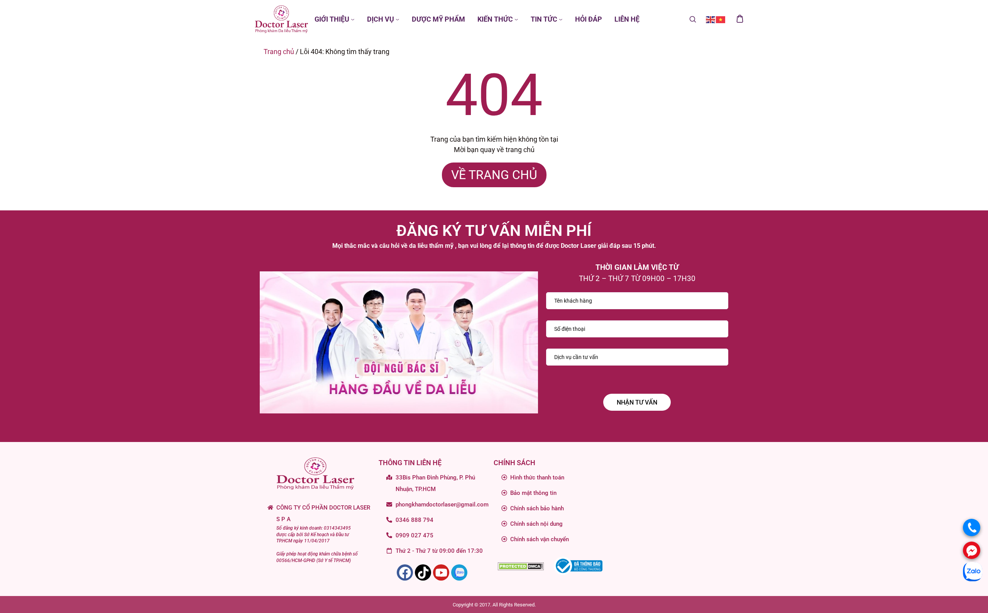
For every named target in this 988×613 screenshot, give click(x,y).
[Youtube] (441, 572)
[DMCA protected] (520, 566)
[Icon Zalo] (459, 572)
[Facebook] (405, 572)
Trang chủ (279, 51)
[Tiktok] (423, 572)
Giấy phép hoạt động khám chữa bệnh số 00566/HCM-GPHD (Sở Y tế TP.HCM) (317, 557)
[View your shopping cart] (740, 19)
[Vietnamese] (721, 19)
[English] (711, 19)
